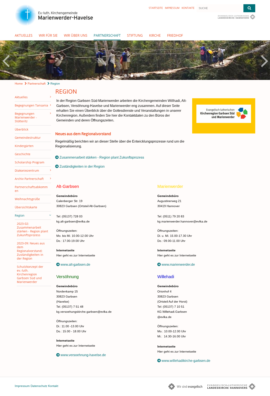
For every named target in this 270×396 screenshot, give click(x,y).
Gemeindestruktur (28, 138)
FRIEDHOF (175, 35)
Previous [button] (5, 60)
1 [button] (125, 76)
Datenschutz (39, 386)
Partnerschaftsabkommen (31, 189)
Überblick (21, 129)
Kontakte (188, 8)
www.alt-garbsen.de (75, 264)
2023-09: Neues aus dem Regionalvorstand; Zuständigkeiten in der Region (31, 250)
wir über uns (75, 35)
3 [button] (138, 76)
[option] (135, 60)
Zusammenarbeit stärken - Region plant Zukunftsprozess (101, 157)
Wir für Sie (48, 35)
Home (19, 83)
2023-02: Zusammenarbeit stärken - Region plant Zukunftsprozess (32, 229)
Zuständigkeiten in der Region (82, 166)
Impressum (172, 8)
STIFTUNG (135, 35)
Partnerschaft (107, 35)
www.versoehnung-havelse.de (83, 355)
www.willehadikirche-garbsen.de (186, 360)
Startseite (156, 8)
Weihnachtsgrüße (27, 199)
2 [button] (132, 76)
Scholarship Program (29, 162)
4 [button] (144, 76)
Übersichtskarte (26, 207)
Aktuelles (23, 35)
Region (55, 83)
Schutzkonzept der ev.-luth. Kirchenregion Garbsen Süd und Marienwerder (30, 274)
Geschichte (22, 154)
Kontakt (53, 386)
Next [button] (264, 60)
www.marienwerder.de (178, 264)
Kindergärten (24, 146)
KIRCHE (155, 35)
